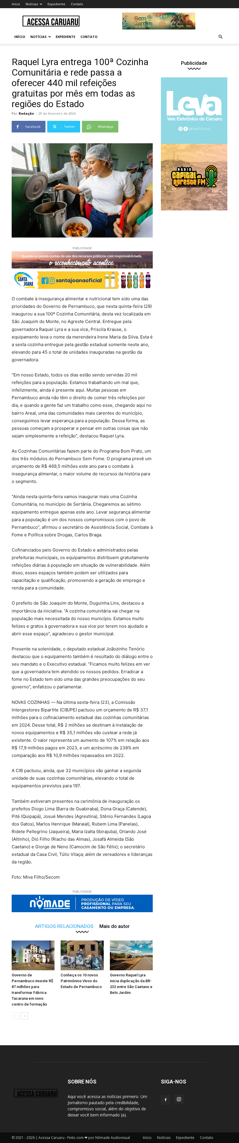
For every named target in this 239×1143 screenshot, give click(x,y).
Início (16, 4)
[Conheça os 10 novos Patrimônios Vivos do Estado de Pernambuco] (82, 955)
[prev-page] (15, 1016)
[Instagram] (179, 1099)
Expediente (56, 4)
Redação (26, 113)
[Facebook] (165, 1100)
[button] (220, 37)
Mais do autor (114, 926)
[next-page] (24, 1016)
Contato (77, 4)
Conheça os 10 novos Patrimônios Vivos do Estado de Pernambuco (81, 981)
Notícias (32, 4)
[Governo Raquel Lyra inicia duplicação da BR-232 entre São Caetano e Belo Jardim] (131, 955)
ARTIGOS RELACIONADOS (64, 926)
